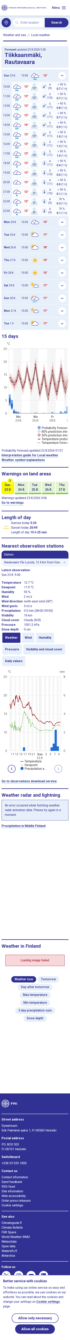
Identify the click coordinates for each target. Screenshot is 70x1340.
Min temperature (35, 1002)
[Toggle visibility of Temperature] (31, 761)
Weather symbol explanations (23, 460)
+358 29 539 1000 (14, 1163)
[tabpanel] (35, 720)
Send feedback (12, 1182)
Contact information (15, 1177)
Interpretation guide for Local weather (30, 455)
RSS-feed (8, 1186)
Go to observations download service (29, 781)
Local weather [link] (40, 35)
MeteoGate (9, 1241)
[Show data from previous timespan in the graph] (12, 769)
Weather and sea (14, 35)
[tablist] (35, 649)
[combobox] (31, 23)
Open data (8, 1246)
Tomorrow (48, 979)
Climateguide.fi (12, 1223)
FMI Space (9, 1232)
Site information (12, 1191)
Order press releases (16, 1200)
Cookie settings (12, 1205)
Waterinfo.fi (9, 1251)
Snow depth (35, 1018)
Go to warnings (13, 502)
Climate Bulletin (12, 1227)
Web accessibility (14, 1196)
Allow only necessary (35, 1318)
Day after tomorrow (35, 987)
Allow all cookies (35, 1329)
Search (56, 22)
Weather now (23, 979)
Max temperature (35, 995)
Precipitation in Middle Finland (24, 826)
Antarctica (8, 1255)
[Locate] (6, 22)
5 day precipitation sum (35, 1010)
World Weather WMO (16, 1237)
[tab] (11, 638)
